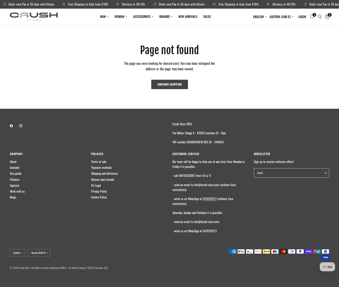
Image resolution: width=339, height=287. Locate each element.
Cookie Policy (99, 197)
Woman (119, 16)
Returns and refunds (102, 179)
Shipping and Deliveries (104, 173)
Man (103, 16)
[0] (326, 17)
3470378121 (210, 198)
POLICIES (97, 153)
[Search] (320, 17)
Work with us (17, 191)
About (13, 161)
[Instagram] (23, 126)
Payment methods (101, 167)
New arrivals (188, 16)
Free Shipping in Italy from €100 (86, 4)
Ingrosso (14, 185)
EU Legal (96, 185)
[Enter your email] (325, 173)
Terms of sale (99, 161)
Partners (14, 179)
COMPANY (16, 153)
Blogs (13, 197)
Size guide (15, 173)
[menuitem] (104, 16)
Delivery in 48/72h (131, 4)
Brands (164, 16)
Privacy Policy (99, 191)
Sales (207, 16)
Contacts (15, 167)
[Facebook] (14, 126)
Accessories (141, 16)
